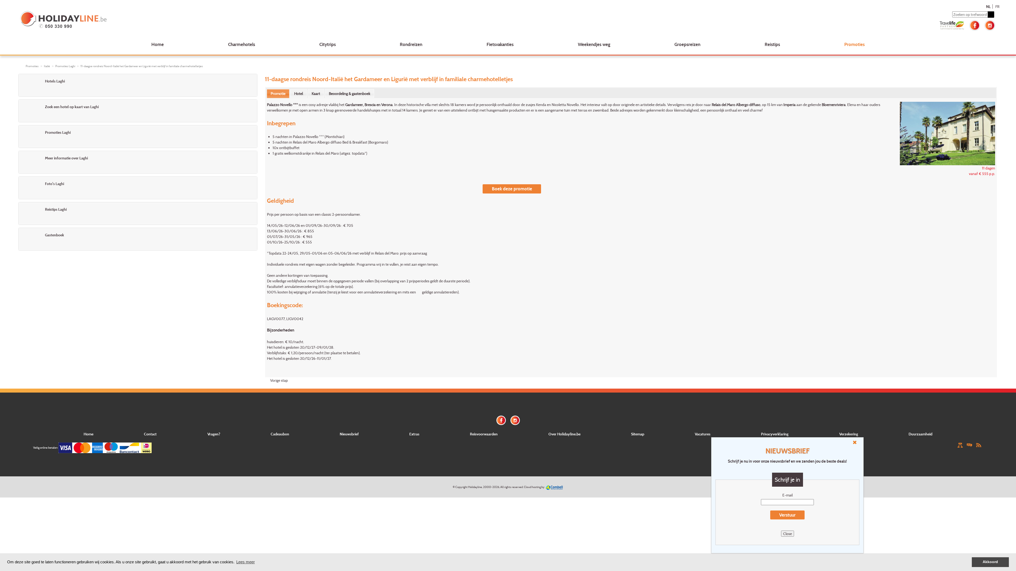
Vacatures (702, 434)
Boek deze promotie (512, 188)
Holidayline (475, 487)
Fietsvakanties (500, 44)
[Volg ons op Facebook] (975, 24)
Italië (47, 66)
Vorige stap (279, 380)
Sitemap (637, 434)
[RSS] (978, 445)
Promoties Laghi (65, 66)
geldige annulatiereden (440, 292)
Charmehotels (241, 44)
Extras (414, 434)
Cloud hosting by (534, 487)
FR (997, 6)
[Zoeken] (991, 14)
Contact (150, 434)
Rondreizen (411, 44)
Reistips (772, 44)
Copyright (461, 487)
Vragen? (213, 434)
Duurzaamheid (920, 434)
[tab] (278, 93)
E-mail (787, 495)
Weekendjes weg (594, 44)
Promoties (854, 44)
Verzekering (848, 434)
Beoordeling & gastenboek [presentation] (349, 93)
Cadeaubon (280, 434)
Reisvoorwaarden (484, 434)
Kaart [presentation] (316, 93)
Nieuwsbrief (349, 434)
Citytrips (327, 44)
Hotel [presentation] (298, 93)
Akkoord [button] (990, 562)
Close (787, 533)
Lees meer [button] (245, 562)
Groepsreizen (687, 44)
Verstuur (787, 515)
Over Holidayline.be (564, 434)
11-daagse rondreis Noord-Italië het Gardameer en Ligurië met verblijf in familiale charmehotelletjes (141, 66)
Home (157, 44)
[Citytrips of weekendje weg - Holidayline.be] (220, 20)
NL (988, 6)
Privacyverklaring (774, 434)
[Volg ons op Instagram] (990, 24)
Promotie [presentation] (278, 93)
